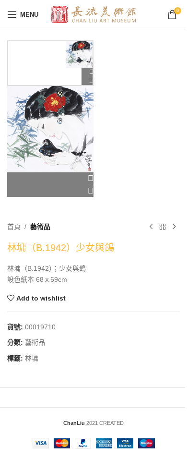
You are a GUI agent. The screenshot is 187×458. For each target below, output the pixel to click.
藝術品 (40, 226)
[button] (50, 178)
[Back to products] (162, 226)
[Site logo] (94, 14)
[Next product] (174, 226)
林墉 (31, 358)
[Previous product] (151, 226)
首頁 (14, 226)
